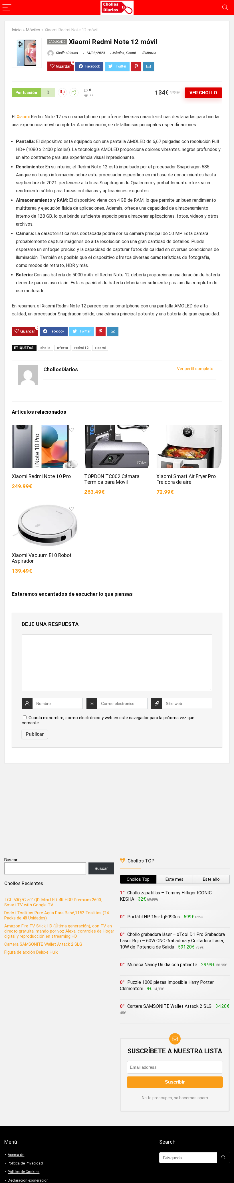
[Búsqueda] (223, 1157)
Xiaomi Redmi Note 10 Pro (41, 476)
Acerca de (16, 1155)
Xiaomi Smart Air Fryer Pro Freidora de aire (186, 479)
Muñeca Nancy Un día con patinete (162, 964)
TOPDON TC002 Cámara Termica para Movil (112, 479)
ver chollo (203, 92)
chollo (45, 348)
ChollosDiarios (66, 53)
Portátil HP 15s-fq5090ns (153, 916)
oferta (62, 348)
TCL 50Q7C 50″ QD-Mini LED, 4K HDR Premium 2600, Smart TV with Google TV (53, 902)
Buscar (10, 859)
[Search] (225, 7)
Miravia (150, 53)
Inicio (17, 30)
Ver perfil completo (195, 368)
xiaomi (100, 348)
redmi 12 (81, 348)
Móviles (33, 30)
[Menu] (7, 7)
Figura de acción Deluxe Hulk (31, 952)
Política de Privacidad (25, 1163)
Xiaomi (131, 53)
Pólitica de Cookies (23, 1172)
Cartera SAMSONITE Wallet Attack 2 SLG (43, 944)
